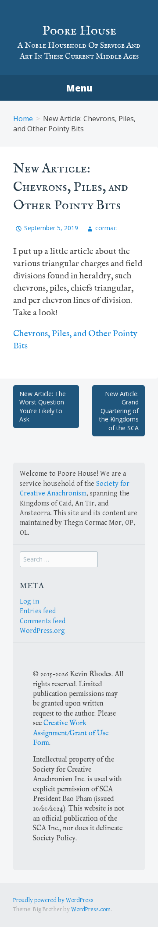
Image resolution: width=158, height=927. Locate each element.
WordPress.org (42, 631)
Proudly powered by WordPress (53, 900)
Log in (29, 601)
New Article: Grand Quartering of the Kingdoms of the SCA (119, 411)
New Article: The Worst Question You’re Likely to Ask (42, 407)
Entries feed (38, 611)
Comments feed (42, 621)
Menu (79, 88)
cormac (106, 228)
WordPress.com (91, 909)
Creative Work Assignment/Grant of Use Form (70, 733)
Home (23, 118)
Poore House (79, 31)
